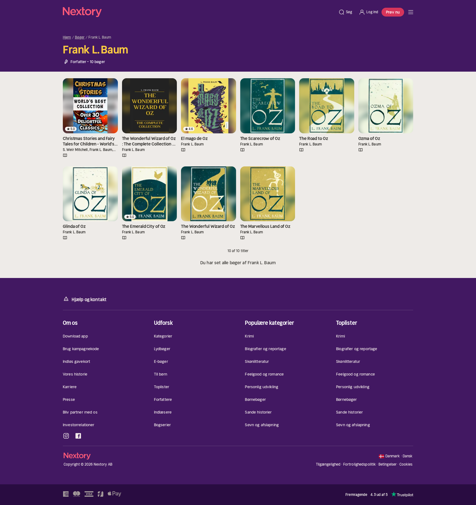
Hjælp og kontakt (89, 299)
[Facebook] (78, 436)
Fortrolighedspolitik (359, 464)
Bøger (80, 37)
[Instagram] (66, 436)
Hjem (67, 37)
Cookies (406, 464)
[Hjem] (199, 12)
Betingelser (387, 464)
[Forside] (410, 12)
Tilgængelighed (328, 464)
